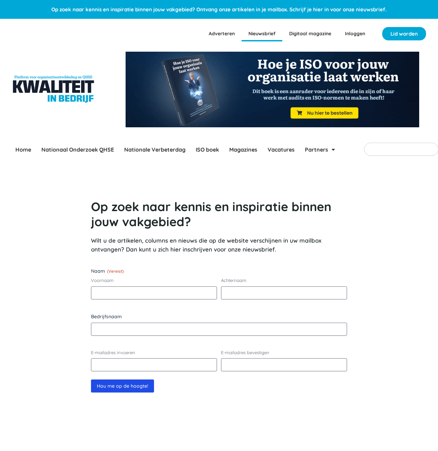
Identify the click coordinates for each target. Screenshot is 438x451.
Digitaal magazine (310, 33)
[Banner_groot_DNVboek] (273, 89)
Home (23, 149)
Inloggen (355, 33)
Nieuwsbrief (261, 33)
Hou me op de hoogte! (122, 386)
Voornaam (102, 280)
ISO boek (207, 149)
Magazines (243, 149)
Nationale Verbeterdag (154, 149)
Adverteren (222, 33)
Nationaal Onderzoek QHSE (77, 149)
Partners (316, 149)
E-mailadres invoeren (113, 352)
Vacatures (281, 149)
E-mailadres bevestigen (245, 352)
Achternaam (233, 280)
